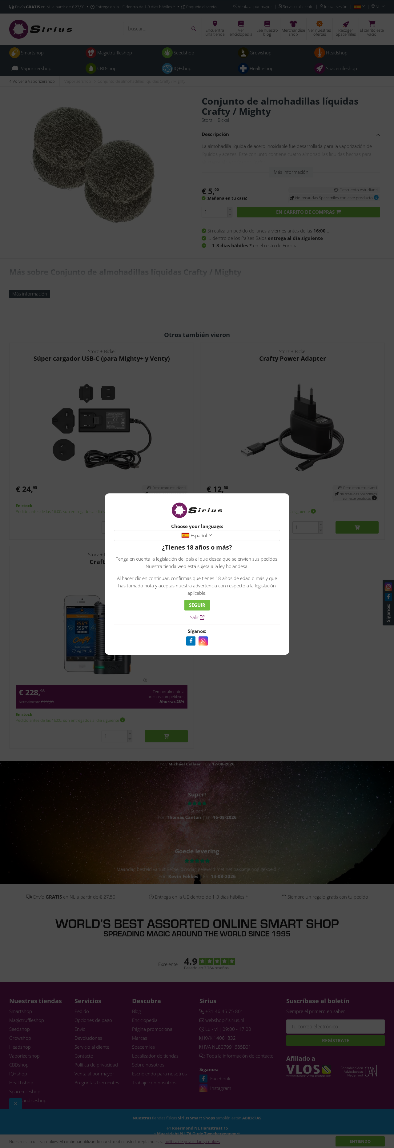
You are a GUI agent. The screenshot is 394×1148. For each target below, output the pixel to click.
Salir (195, 617)
